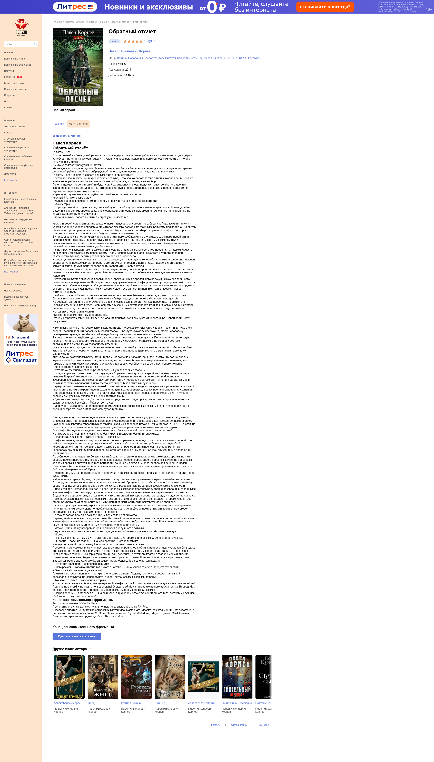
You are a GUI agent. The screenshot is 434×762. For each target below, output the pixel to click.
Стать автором (239, 725)
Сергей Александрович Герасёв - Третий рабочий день (18, 242)
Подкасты (9, 95)
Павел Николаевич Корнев (92, 22)
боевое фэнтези (154, 58)
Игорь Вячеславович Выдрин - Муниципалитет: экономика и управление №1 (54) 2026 (21, 263)
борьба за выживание (212, 58)
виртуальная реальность (181, 58)
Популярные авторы (15, 89)
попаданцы (135, 58)
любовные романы (14, 126)
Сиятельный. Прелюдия (237, 703)
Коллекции (10, 77)
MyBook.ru (264, 725)
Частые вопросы (13, 290)
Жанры (11, 120)
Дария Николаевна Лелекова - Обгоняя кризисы (21, 252)
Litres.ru (215, 725)
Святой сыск (263, 703)
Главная (57, 22)
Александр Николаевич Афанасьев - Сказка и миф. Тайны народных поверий (19, 211)
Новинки (9, 52)
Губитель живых (131, 703)
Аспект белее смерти (67, 703)
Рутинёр (160, 703)
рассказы (254, 58)
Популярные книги (14, 58)
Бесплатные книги (14, 83)
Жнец (91, 703)
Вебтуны (9, 71)
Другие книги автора (70, 649)
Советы (8, 107)
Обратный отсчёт (119, 22)
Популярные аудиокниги (18, 64)
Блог (6, 101)
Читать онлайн (78, 123)
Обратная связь (16, 284)
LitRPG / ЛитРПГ (236, 58)
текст (114, 41)
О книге (59, 123)
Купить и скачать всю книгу (77, 636)
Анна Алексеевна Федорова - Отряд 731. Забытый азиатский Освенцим (20, 231)
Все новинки (11, 271)
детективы (10, 174)
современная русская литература (16, 149)
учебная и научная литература (15, 140)
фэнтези (8, 132)
